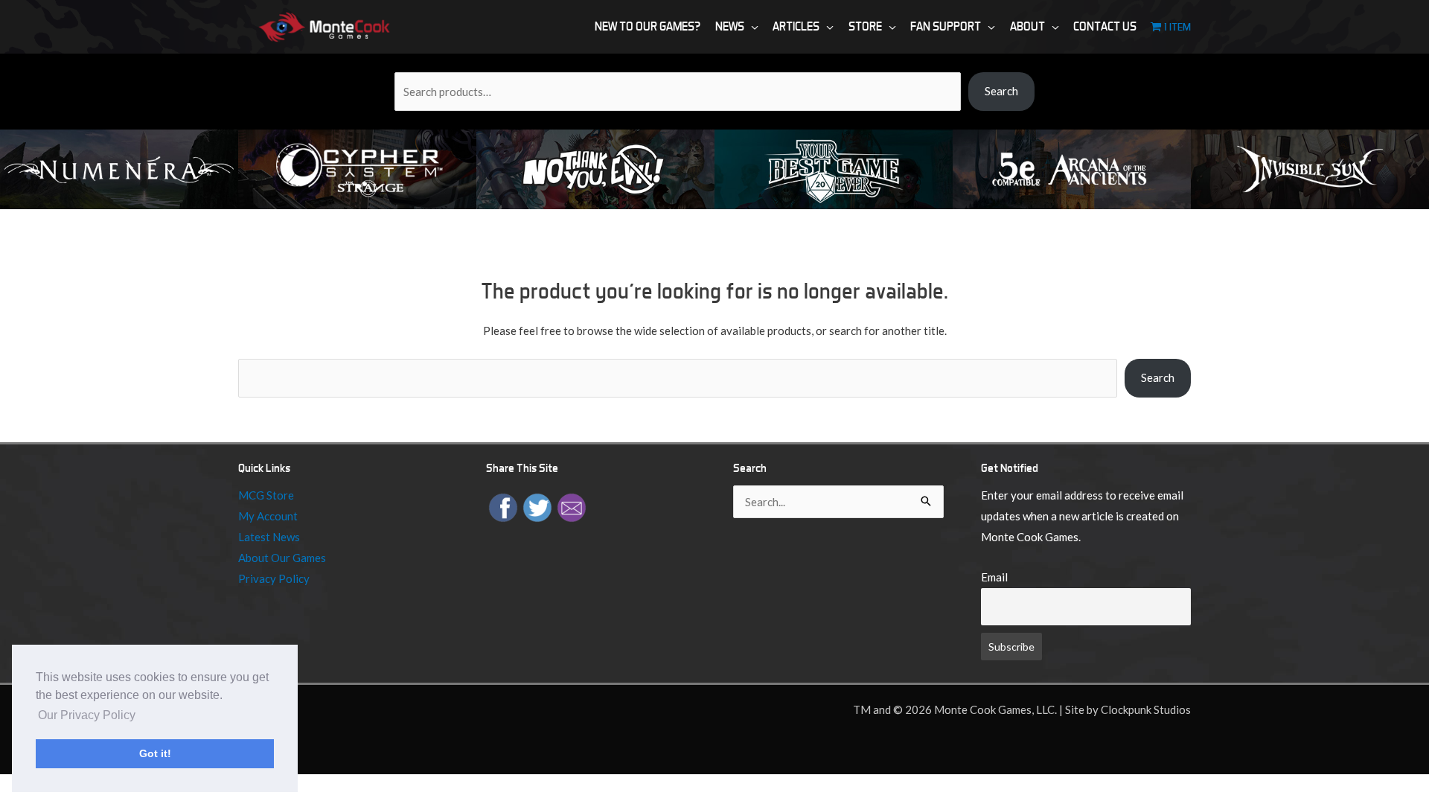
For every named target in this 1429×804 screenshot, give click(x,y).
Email (994, 577)
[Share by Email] (571, 506)
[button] (751, 27)
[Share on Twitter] (537, 506)
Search (1001, 91)
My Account (268, 516)
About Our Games (282, 557)
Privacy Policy (274, 578)
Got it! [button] (155, 753)
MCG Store (266, 495)
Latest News (269, 536)
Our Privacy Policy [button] (86, 715)
